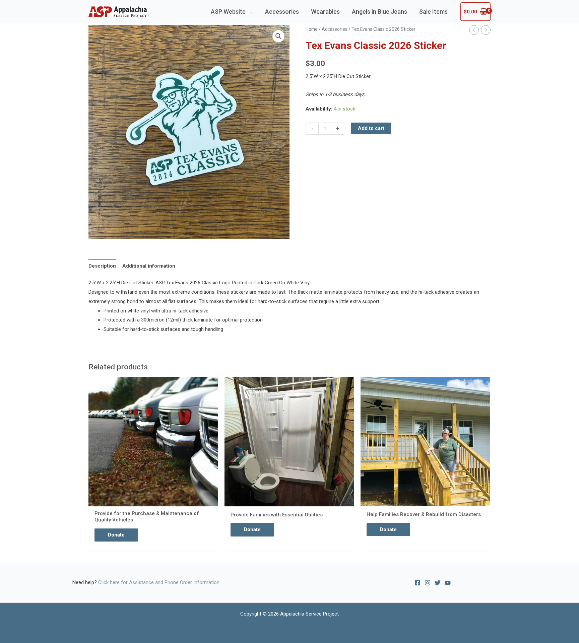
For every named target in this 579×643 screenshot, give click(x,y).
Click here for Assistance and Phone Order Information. (159, 582)
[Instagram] (428, 583)
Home (312, 29)
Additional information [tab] (148, 266)
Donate (116, 535)
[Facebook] (417, 583)
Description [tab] (102, 266)
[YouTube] (448, 583)
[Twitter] (438, 583)
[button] (278, 36)
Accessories (334, 29)
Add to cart (371, 128)
